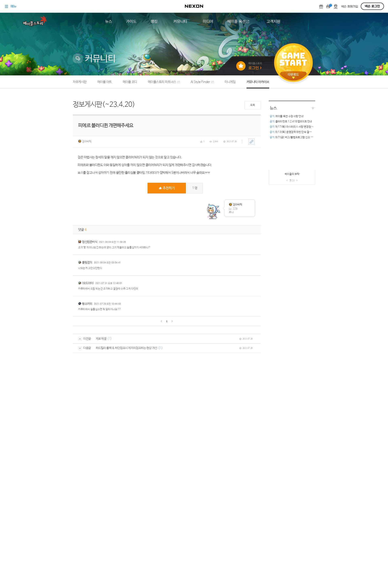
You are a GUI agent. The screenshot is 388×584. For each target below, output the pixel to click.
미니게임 (230, 82)
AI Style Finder (200, 82)
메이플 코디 (130, 82)
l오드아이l (88, 283)
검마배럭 (86, 141)
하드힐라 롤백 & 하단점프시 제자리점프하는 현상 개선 (126, 348)
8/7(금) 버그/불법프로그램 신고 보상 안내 (295, 137)
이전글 (87, 338)
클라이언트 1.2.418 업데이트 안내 (291, 121)
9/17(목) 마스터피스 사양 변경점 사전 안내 (295, 126)
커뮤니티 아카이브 (258, 82)
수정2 (280, 175)
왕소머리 (87, 303)
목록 (252, 105)
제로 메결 (101, 338)
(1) (109, 339)
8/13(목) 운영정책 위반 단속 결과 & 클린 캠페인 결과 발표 (303, 132)
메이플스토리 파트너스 (162, 82)
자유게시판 (79, 82)
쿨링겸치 (87, 262)
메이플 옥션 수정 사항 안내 (286, 116)
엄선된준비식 (89, 242)
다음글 (87, 348)
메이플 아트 (104, 82)
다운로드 (293, 76)
